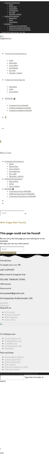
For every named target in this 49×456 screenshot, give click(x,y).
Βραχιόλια (13, 7)
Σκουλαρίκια (13, 10)
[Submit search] (25, 213)
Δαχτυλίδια (13, 9)
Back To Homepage (8, 252)
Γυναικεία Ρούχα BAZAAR (18, 26)
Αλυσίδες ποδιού (15, 14)
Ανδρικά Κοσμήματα (12, 16)
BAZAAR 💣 (9, 24)
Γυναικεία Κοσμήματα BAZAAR (20, 30)
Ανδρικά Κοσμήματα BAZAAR (19, 28)
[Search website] (6, 128)
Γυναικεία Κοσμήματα (12, 3)
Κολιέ (11, 5)
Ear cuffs (12, 12)
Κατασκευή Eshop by (19, 374)
